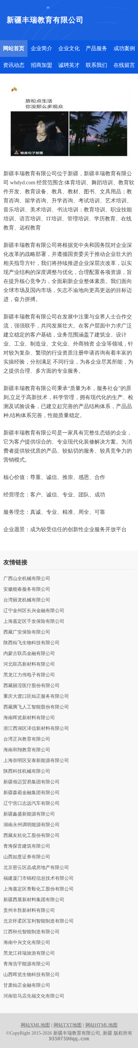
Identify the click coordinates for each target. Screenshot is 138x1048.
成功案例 (124, 48)
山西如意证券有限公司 (26, 857)
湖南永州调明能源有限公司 (31, 825)
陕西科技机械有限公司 (26, 771)
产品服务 (96, 48)
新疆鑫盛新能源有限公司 (29, 814)
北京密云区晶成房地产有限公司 (36, 867)
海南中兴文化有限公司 (26, 942)
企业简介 (41, 48)
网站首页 (13, 48)
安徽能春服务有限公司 (26, 589)
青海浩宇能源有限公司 (26, 964)
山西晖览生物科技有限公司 (31, 974)
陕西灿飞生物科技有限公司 (31, 643)
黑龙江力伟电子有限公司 (29, 675)
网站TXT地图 (68, 1025)
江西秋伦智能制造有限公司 (31, 932)
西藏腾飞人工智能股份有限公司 (36, 707)
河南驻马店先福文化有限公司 (33, 996)
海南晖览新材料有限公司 (29, 718)
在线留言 (124, 65)
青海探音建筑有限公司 (26, 846)
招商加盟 (41, 65)
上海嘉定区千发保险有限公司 (33, 621)
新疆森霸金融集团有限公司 (31, 792)
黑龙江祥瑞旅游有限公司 (29, 953)
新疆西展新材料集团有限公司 (33, 899)
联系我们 (96, 65)
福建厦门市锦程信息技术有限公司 (38, 878)
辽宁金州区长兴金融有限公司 (33, 610)
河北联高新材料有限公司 (29, 664)
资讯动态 (13, 65)
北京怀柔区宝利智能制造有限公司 (38, 921)
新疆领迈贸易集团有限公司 (31, 782)
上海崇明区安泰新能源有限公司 (36, 760)
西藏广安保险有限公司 (26, 632)
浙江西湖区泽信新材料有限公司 (36, 728)
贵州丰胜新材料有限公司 (29, 910)
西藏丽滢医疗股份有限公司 (31, 685)
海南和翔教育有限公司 (26, 750)
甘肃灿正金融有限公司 (26, 985)
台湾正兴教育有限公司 (26, 739)
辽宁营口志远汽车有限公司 (31, 803)
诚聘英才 (69, 65)
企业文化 (69, 48)
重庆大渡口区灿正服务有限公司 (36, 696)
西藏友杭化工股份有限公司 (31, 835)
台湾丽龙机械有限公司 (26, 600)
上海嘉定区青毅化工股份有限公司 (38, 889)
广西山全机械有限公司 (26, 578)
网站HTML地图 (101, 1025)
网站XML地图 (35, 1025)
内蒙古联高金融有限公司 (29, 653)
